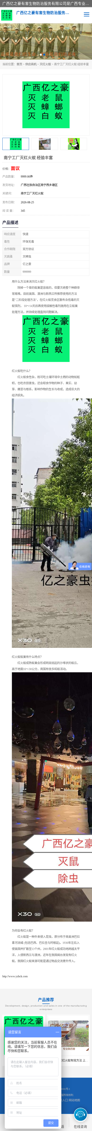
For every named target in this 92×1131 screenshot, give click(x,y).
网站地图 (74, 1100)
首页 (19, 64)
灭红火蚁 (45, 64)
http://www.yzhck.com (15, 976)
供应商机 (31, 64)
